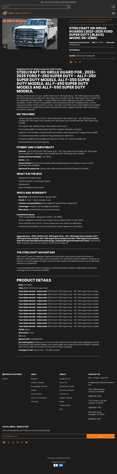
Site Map (34, 401)
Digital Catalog (66, 398)
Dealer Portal (65, 379)
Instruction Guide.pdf (85, 55)
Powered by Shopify (58, 462)
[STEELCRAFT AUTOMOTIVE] (16, 13)
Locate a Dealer (37, 382)
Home (71, 19)
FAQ (61, 409)
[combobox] (34, 7)
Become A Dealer (67, 390)
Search (5, 379)
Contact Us (64, 394)
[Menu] (113, 13)
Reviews (34, 379)
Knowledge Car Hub (39, 386)
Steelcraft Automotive (79, 42)
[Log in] (113, 7)
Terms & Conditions (39, 398)
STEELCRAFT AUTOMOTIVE (55, 458)
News (62, 401)
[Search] (68, 7)
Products (79, 19)
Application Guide (67, 386)
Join (100, 436)
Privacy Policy (36, 394)
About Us (63, 382)
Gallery (34, 390)
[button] (71, 62)
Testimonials (65, 405)
